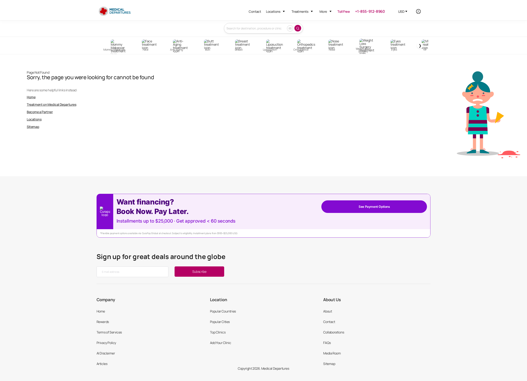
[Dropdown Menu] (283, 11)
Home (31, 97)
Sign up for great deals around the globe (161, 256)
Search (297, 28)
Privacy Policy (106, 342)
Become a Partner (40, 112)
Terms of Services (109, 332)
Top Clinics (218, 332)
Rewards (103, 321)
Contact (255, 11)
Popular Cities (220, 321)
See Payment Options (374, 207)
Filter (290, 28)
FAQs (327, 342)
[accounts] (420, 11)
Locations (273, 11)
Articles (102, 363)
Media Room (332, 353)
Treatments (299, 11)
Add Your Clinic (220, 342)
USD (401, 11)
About (327, 311)
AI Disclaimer (106, 353)
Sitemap (33, 127)
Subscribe (199, 271)
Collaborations (333, 332)
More (323, 11)
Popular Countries (223, 311)
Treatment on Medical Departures (51, 104)
